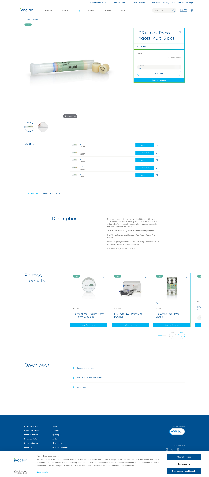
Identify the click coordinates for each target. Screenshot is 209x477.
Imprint (54, 439)
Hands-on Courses (31, 443)
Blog (167, 3)
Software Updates (138, 3)
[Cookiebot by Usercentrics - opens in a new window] (20, 472)
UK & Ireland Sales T (31, 426)
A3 (80, 159)
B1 (80, 174)
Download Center (119, 3)
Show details (42, 472)
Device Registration (31, 430)
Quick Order (155, 3)
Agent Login (56, 435)
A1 (80, 144)
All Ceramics (142, 46)
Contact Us (179, 3)
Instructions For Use (99, 3)
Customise (182, 464)
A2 (80, 151)
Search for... (159, 10)
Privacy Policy (57, 443)
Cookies (54, 426)
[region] (120, 159)
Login (191, 3)
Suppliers (55, 430)
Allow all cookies (184, 457)
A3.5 (81, 166)
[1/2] (29, 127)
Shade (141, 65)
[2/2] (43, 127)
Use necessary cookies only (184, 471)
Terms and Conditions (60, 447)
